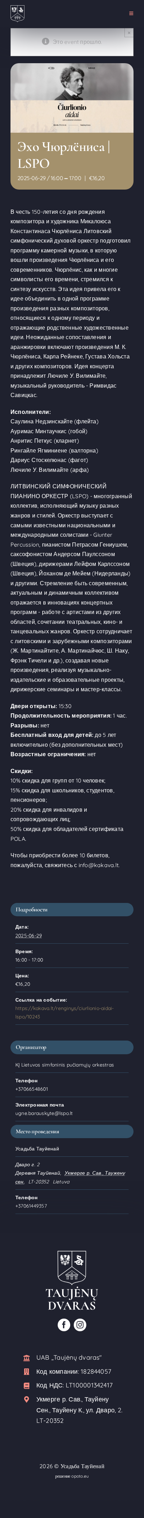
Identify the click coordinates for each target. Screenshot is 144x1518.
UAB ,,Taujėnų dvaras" (69, 1357)
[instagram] (80, 1325)
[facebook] (64, 1325)
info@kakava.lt (98, 865)
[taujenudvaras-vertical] (72, 1253)
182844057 (96, 1371)
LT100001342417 (89, 1385)
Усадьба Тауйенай (82, 1466)
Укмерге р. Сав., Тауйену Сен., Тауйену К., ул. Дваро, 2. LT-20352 (79, 1410)
